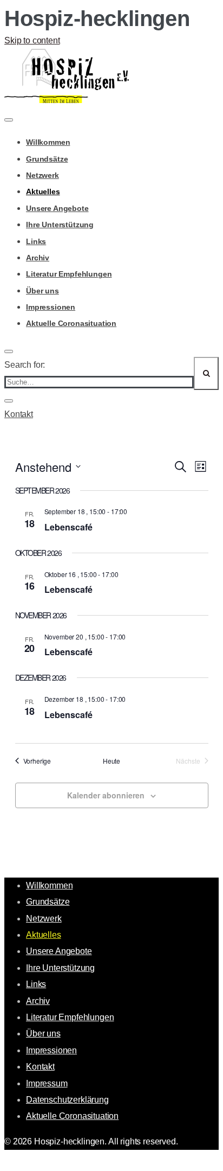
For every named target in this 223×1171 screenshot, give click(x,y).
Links (36, 241)
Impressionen (50, 307)
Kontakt (18, 414)
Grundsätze (47, 159)
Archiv (37, 257)
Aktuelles (43, 191)
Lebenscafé (68, 527)
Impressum (47, 1083)
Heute (111, 761)
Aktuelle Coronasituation (71, 323)
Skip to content (32, 40)
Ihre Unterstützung (60, 224)
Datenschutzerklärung (67, 1099)
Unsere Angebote (57, 208)
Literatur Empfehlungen (69, 274)
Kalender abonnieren (106, 795)
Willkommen (48, 142)
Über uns (42, 290)
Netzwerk (42, 175)
